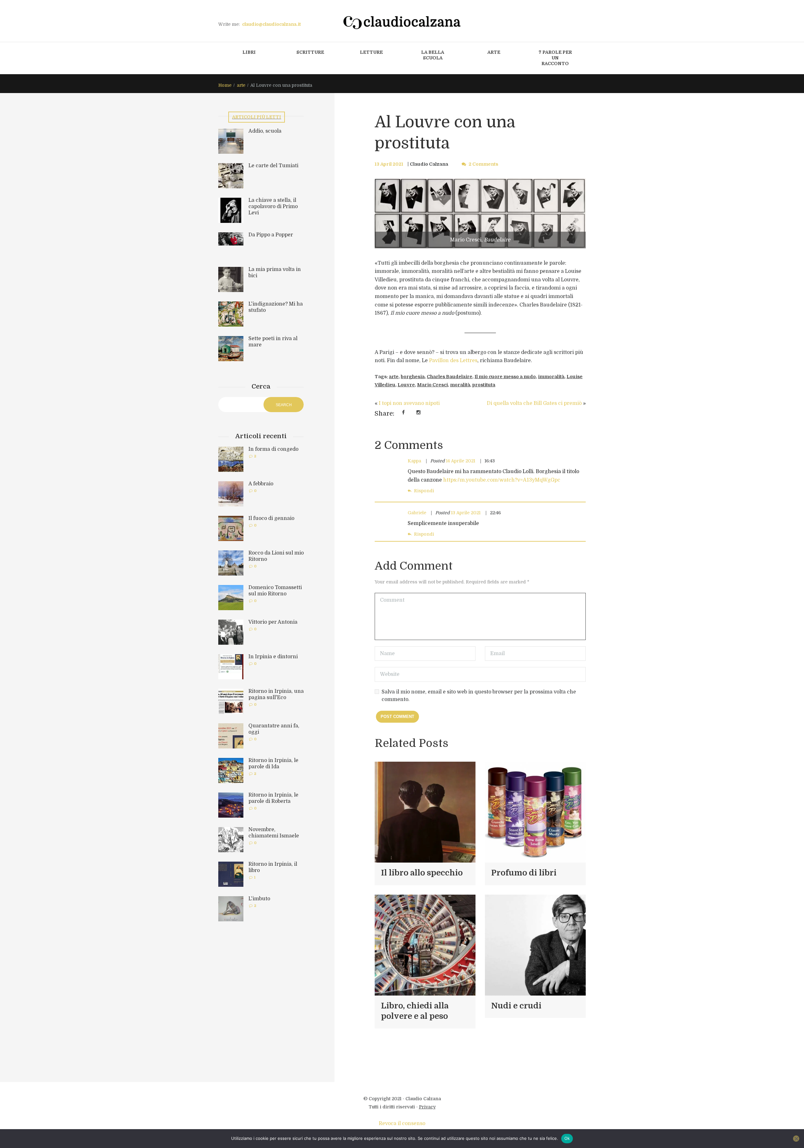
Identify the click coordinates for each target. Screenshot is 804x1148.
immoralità (551, 376)
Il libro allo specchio (422, 872)
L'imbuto (259, 899)
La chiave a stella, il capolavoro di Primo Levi (273, 206)
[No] (796, 1138)
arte (241, 85)
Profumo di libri (524, 872)
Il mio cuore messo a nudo (505, 376)
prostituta (483, 384)
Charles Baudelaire (449, 376)
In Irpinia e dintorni (273, 657)
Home (224, 85)
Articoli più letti (256, 116)
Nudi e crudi (516, 1005)
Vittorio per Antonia (272, 622)
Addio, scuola (264, 131)
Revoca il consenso (402, 1123)
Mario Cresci (432, 384)
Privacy (427, 1106)
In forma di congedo (273, 449)
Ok (567, 1138)
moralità (460, 384)
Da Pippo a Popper (270, 235)
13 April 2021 (389, 164)
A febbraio (260, 484)
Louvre (406, 384)
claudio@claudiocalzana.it (271, 24)
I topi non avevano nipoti (409, 403)
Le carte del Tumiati (273, 165)
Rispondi (424, 490)
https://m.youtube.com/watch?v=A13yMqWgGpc (501, 480)
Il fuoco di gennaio (271, 518)
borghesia (413, 376)
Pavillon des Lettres (453, 360)
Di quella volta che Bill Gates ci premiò (534, 403)
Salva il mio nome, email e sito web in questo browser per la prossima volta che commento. (479, 695)
